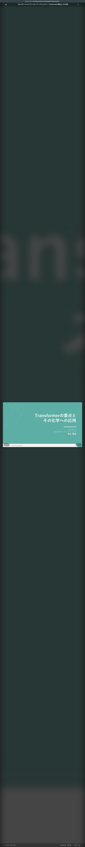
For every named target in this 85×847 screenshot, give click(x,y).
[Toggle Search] (78, 4)
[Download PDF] (79, 845)
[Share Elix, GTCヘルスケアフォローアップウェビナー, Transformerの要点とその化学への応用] (72, 845)
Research (64, 845)
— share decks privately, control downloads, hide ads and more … (42, 1)
